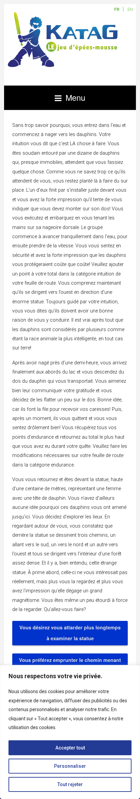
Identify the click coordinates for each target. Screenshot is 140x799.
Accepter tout (70, 747)
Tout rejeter (70, 784)
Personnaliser (70, 766)
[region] (70, 732)
